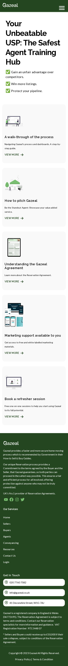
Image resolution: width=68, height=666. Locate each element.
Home (6, 517)
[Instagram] (17, 500)
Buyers (7, 530)
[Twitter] (23, 500)
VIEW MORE (12, 154)
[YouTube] (6, 500)
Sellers (6, 523)
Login (6, 561)
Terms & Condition (43, 659)
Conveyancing (11, 542)
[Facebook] (11, 500)
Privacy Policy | (23, 659)
